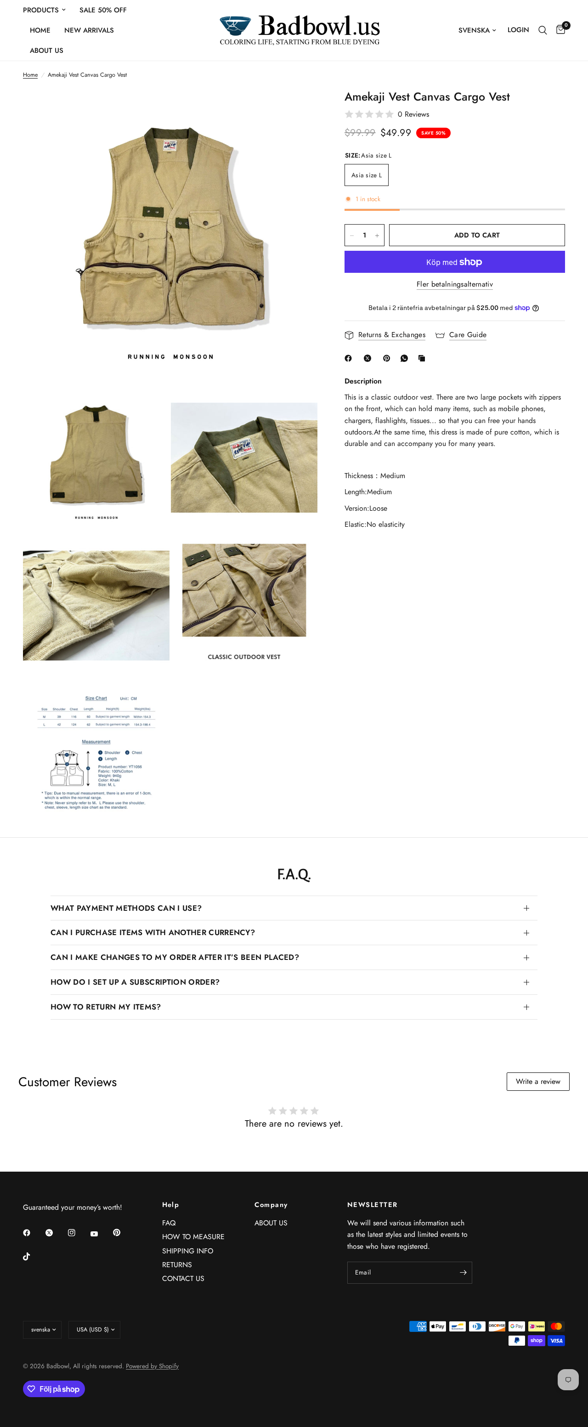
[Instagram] (78, 1233)
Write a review (538, 1081)
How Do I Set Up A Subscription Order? (135, 981)
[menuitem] (48, 10)
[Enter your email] (463, 1273)
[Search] (543, 30)
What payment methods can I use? (126, 908)
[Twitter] (55, 1233)
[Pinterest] (388, 358)
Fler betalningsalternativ (455, 284)
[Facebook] (350, 358)
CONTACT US (183, 1278)
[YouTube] (100, 1234)
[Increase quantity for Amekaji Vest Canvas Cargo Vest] (377, 235)
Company (271, 1204)
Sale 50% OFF (103, 10)
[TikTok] (33, 1257)
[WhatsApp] (406, 358)
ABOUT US (46, 50)
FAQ (168, 1223)
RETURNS (177, 1264)
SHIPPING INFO (187, 1251)
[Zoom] (298, 108)
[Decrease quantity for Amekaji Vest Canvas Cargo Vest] (352, 235)
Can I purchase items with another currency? (153, 932)
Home (40, 30)
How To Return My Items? (106, 1006)
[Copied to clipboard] (423, 358)
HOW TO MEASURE (193, 1236)
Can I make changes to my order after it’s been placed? (175, 957)
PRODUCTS (41, 10)
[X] (369, 358)
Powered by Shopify (152, 1366)
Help (171, 1204)
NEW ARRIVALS (89, 30)
